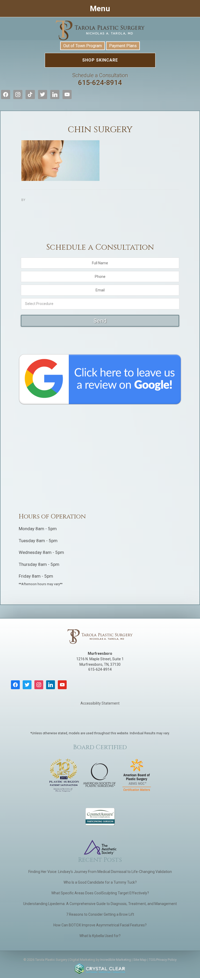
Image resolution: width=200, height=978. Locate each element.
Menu (100, 8)
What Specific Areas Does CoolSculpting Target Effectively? (100, 893)
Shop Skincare (100, 60)
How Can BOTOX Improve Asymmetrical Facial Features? (100, 925)
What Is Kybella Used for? (100, 936)
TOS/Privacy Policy (163, 960)
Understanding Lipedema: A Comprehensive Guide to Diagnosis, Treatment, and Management (100, 904)
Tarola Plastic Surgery (100, 30)
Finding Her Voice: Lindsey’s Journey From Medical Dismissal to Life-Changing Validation (100, 872)
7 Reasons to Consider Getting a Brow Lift (100, 914)
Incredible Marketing (115, 960)
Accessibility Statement (100, 703)
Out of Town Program (82, 45)
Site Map (140, 960)
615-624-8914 (100, 79)
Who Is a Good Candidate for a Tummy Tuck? (100, 882)
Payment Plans (123, 45)
